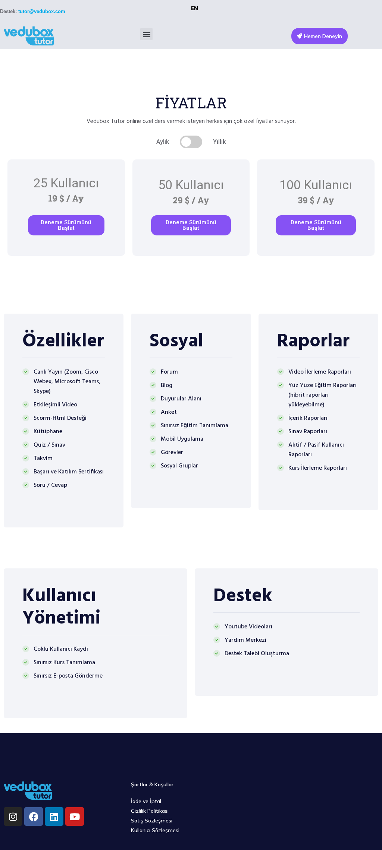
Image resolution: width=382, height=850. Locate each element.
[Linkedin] (54, 816)
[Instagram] (13, 816)
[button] (146, 34)
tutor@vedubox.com (41, 11)
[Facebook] (33, 816)
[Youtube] (74, 816)
